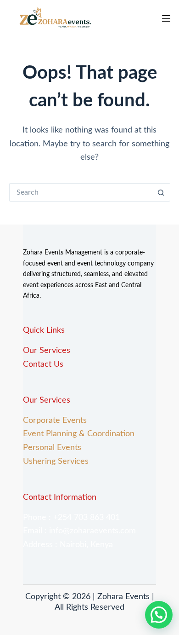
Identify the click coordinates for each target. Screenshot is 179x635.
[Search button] (161, 192)
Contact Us (44, 364)
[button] (159, 615)
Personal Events (52, 448)
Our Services (46, 350)
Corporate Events (55, 420)
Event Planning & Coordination (78, 434)
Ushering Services (56, 461)
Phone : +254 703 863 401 (71, 518)
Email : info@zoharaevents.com (79, 531)
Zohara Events (123, 597)
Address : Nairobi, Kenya (68, 545)
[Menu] (166, 18)
